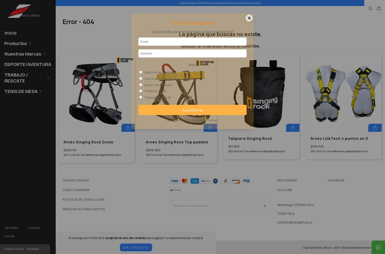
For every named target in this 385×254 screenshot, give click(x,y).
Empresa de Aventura (160, 78)
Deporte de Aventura (159, 72)
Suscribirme (192, 110)
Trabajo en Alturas (157, 97)
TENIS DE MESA (155, 91)
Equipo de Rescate (158, 85)
